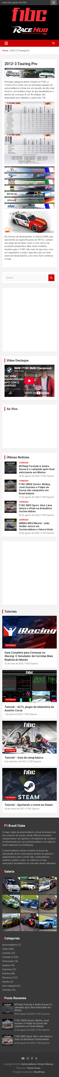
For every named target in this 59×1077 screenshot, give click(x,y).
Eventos (6, 973)
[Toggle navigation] (6, 43)
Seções (6, 981)
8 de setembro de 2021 (16, 761)
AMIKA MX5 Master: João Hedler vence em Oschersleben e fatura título (36, 526)
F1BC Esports (47, 476)
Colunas (6, 953)
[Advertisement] (29, 319)
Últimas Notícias (18, 457)
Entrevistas (7, 961)
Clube (5, 949)
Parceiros (7, 977)
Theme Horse (33, 1068)
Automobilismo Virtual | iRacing (37, 1064)
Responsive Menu (53, 2)
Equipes (6, 965)
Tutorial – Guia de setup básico (24, 757)
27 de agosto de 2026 (29, 497)
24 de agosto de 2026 (29, 515)
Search (51, 277)
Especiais (7, 969)
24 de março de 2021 (15, 808)
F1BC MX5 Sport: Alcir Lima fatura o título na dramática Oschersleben (35, 508)
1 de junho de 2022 (14, 714)
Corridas (23, 463)
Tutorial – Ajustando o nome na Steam (29, 804)
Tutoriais (10, 611)
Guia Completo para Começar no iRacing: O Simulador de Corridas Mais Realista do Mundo (29, 656)
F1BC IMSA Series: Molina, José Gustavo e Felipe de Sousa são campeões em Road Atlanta (34, 489)
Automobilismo (10, 944)
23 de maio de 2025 (14, 663)
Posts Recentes (15, 998)
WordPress (39, 1072)
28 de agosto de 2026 (29, 476)
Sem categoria (9, 985)
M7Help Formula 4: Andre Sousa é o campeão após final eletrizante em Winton (36, 469)
